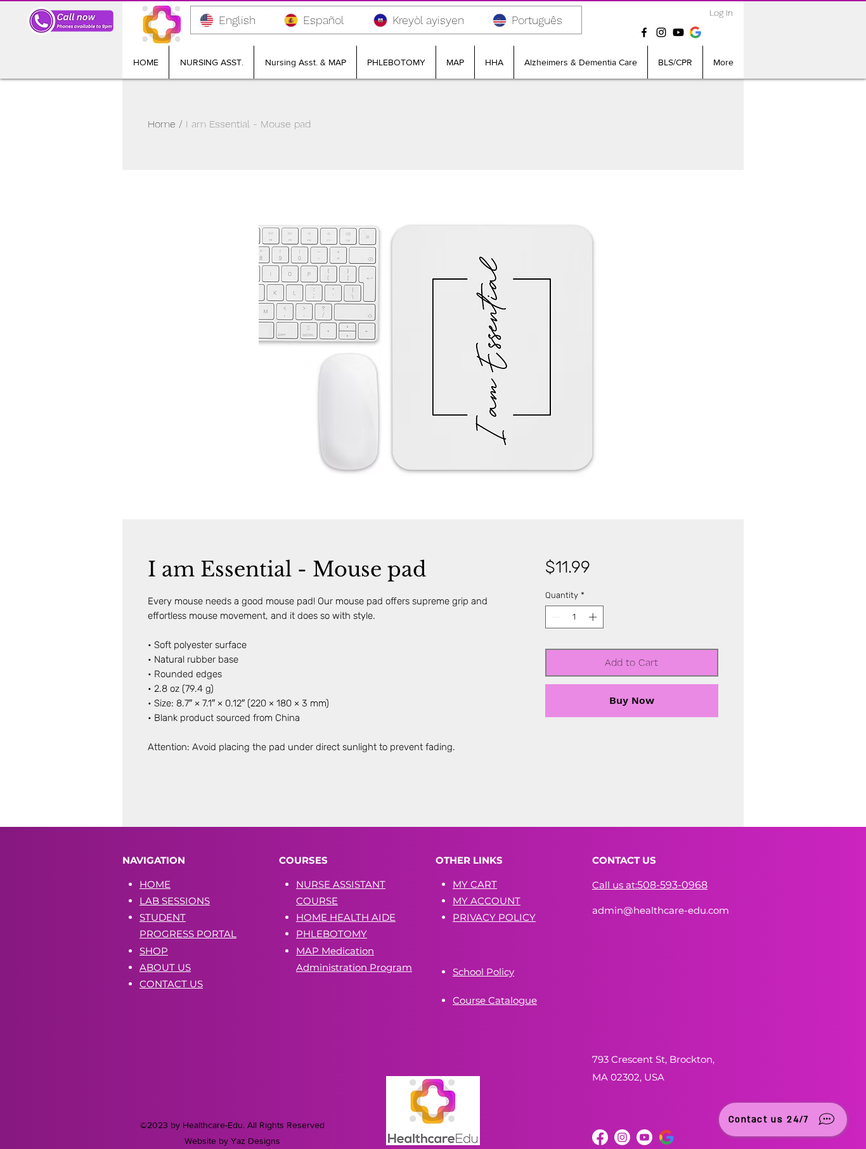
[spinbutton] (574, 617)
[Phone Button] (71, 21)
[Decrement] (554, 617)
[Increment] (594, 617)
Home (162, 124)
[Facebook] (644, 32)
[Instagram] (661, 32)
